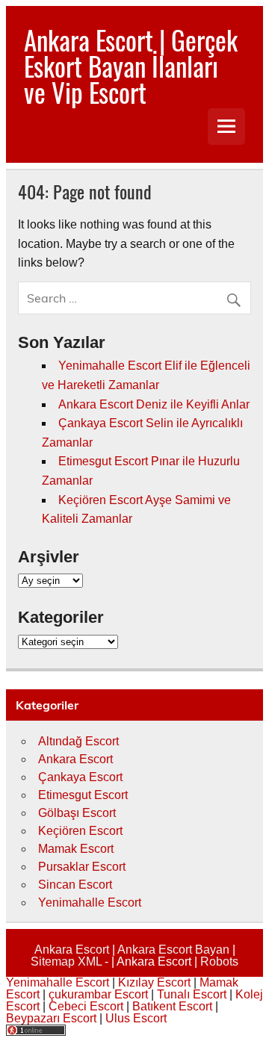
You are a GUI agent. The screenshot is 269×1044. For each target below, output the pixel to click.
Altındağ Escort (78, 741)
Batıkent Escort (172, 1006)
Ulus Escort (136, 1018)
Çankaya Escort (80, 777)
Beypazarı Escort (51, 1018)
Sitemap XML (66, 961)
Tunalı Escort (191, 994)
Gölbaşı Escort (77, 813)
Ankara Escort (75, 759)
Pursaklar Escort (82, 866)
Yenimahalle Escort (89, 902)
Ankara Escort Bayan (173, 949)
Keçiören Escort (80, 830)
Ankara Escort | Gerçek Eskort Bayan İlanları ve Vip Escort (131, 65)
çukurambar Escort (98, 994)
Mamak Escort (76, 848)
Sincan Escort (75, 884)
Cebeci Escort (86, 1006)
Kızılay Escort (154, 982)
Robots (219, 961)
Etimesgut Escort (83, 795)
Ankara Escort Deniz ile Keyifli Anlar (154, 404)
